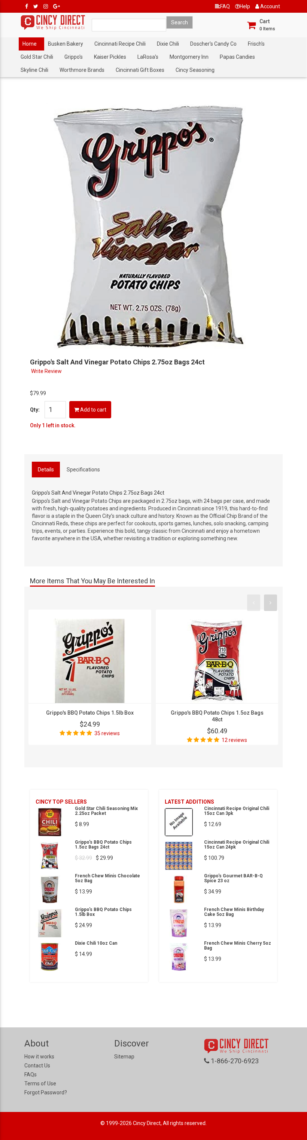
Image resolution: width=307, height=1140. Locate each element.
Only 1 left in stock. (53, 425)
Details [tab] (46, 470)
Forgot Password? (45, 1092)
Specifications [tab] (83, 470)
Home (29, 44)
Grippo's (73, 57)
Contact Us (37, 1066)
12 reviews (234, 740)
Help (245, 6)
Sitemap (124, 1057)
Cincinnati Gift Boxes (140, 70)
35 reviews (107, 733)
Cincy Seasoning (195, 70)
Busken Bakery (65, 44)
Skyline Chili (34, 70)
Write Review (46, 371)
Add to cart (92, 410)
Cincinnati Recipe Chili (120, 44)
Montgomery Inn (189, 57)
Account (269, 6)
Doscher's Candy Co (213, 44)
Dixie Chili (168, 44)
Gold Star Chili (37, 57)
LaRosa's (147, 57)
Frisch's (256, 44)
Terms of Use (40, 1083)
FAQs (30, 1075)
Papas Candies (237, 57)
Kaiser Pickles (110, 57)
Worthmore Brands (82, 70)
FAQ (225, 6)
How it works (39, 1057)
